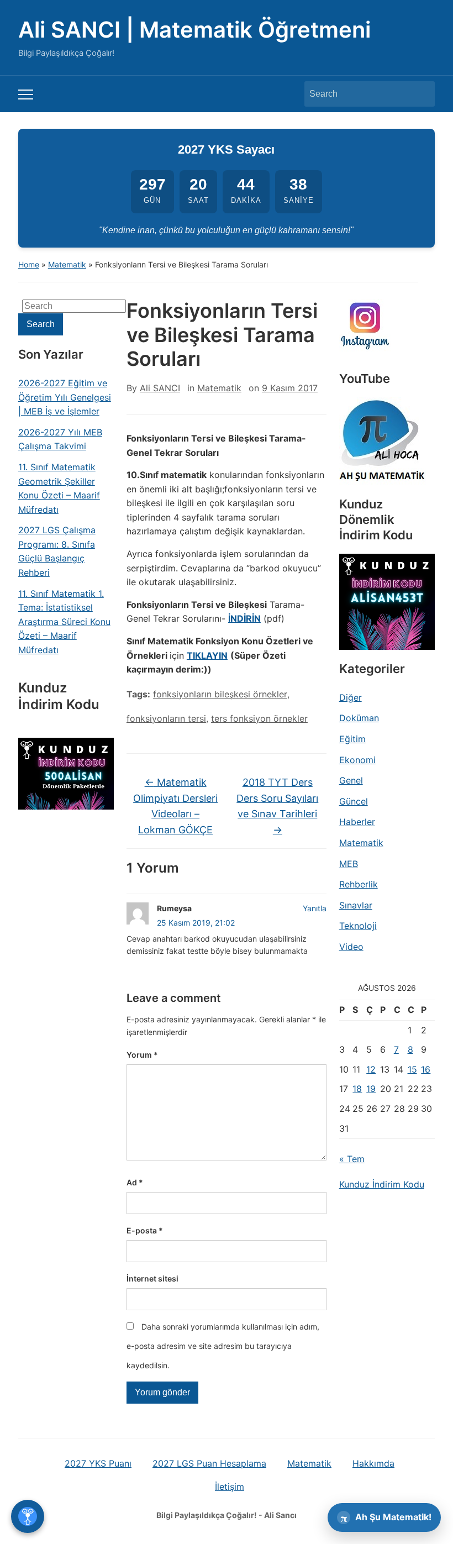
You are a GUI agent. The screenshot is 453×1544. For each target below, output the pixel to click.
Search (421, 94)
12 (371, 1069)
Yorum (142, 1054)
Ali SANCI (160, 387)
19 (371, 1088)
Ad (135, 1182)
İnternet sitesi (152, 1278)
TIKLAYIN (207, 655)
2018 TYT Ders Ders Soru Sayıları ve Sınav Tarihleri (277, 806)
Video (351, 946)
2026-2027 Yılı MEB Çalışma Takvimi (60, 439)
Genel (351, 780)
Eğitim (352, 738)
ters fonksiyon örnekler (259, 718)
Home (28, 264)
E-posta (145, 1230)
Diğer (350, 697)
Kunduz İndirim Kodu (381, 1184)
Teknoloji (358, 925)
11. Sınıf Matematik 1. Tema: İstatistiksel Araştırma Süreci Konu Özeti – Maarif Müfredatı (64, 621)
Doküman (359, 717)
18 (357, 1088)
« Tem (352, 1158)
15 (412, 1069)
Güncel (353, 801)
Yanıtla (314, 908)
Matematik (67, 264)
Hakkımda (373, 1463)
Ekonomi (357, 759)
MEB (348, 863)
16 (425, 1069)
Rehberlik (358, 884)
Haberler (357, 821)
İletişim (229, 1486)
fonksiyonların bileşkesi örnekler (220, 694)
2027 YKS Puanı (98, 1463)
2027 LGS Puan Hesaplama (209, 1463)
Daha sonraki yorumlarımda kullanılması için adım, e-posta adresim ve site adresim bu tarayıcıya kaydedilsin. (223, 1346)
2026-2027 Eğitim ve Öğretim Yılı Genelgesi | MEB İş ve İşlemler (64, 397)
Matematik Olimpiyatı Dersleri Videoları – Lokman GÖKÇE (175, 806)
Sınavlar (355, 905)
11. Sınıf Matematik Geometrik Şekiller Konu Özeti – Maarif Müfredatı (59, 488)
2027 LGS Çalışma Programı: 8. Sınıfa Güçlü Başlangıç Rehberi (57, 551)
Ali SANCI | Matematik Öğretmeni (194, 29)
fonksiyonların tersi (166, 718)
